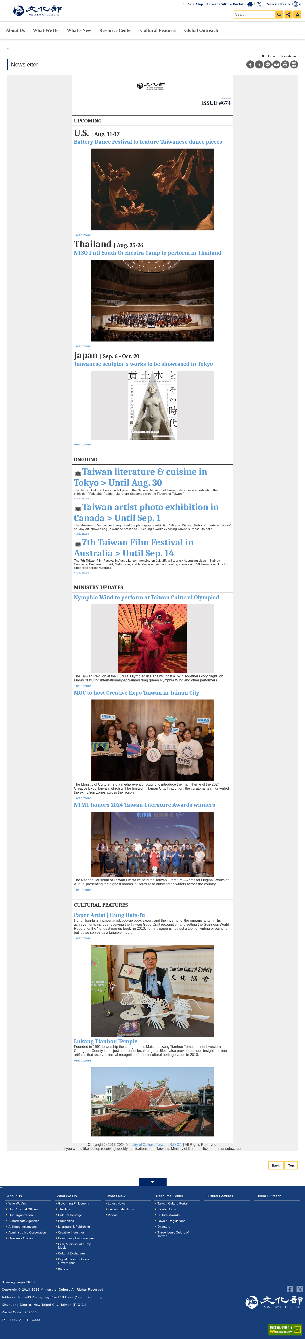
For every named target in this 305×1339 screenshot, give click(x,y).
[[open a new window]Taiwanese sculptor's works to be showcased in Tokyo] (152, 405)
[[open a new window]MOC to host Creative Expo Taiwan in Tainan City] (152, 740)
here (213, 1149)
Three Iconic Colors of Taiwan (173, 1234)
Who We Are (17, 1203)
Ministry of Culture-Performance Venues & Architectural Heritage (274, 1302)
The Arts (64, 1209)
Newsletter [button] (278, 4)
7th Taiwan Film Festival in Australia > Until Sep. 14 (134, 548)
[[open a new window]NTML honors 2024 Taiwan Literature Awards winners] (152, 844)
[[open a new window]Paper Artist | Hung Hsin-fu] (152, 991)
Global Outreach (201, 30)
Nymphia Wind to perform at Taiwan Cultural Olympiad (146, 597)
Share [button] (288, 14)
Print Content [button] (285, 64)
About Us (15, 30)
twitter (300, 1289)
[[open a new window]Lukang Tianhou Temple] (152, 1101)
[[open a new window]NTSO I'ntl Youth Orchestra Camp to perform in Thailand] (152, 300)
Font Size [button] (297, 14)
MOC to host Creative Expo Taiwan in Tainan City (136, 692)
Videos (112, 1215)
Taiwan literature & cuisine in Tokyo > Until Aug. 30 (140, 477)
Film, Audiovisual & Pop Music (74, 1245)
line (268, 64)
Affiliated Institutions (22, 1226)
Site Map (195, 4)
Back (276, 1165)
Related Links (167, 1209)
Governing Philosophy (73, 1203)
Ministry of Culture (37, 10)
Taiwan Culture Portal (225, 4)
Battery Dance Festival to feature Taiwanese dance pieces (148, 142)
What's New (79, 30)
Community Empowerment (77, 1238)
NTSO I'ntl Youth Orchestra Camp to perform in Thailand (147, 253)
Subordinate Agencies (23, 1221)
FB (290, 1289)
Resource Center (115, 30)
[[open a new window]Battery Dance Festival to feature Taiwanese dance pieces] (152, 189)
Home (250, 4)
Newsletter (288, 56)
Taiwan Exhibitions (121, 1209)
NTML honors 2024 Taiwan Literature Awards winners (144, 805)
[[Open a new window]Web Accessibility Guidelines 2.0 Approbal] (285, 1330)
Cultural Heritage (70, 1215)
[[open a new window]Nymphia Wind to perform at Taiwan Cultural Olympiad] (152, 638)
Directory (163, 1226)
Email (276, 64)
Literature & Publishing (74, 1226)
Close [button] (153, 1182)
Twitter (259, 4)
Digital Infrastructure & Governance (74, 1260)
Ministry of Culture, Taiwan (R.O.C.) (154, 1145)
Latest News (116, 1203)
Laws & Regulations (171, 1221)
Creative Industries (71, 1232)
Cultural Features (158, 30)
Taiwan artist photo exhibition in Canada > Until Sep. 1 (146, 513)
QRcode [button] (294, 64)
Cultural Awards (168, 1215)
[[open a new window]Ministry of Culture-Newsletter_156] (152, 86)
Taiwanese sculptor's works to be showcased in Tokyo (143, 364)
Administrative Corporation (27, 1232)
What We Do (46, 30)
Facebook (250, 64)
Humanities (66, 1221)
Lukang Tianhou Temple (105, 1041)
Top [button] (291, 1165)
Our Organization (20, 1215)
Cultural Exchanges (72, 1253)
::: (184, 4)
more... (63, 1268)
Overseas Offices (20, 1238)
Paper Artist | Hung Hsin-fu (109, 915)
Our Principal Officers (23, 1209)
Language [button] (296, 4)
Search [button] (279, 14)
